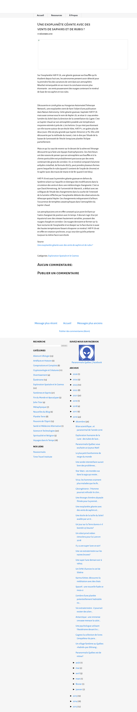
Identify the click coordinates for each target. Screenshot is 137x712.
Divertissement (40, 375)
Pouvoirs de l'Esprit (41, 421)
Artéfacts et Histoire (42, 361)
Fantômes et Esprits (42, 393)
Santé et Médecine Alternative (47, 426)
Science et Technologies (44, 431)
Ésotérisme (38, 380)
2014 (75, 701)
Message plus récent (46, 323)
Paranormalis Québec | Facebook (87, 362)
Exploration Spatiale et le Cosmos (63, 256)
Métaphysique (39, 407)
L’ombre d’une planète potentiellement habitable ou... (89, 599)
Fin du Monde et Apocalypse (46, 397)
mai (78, 668)
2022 (75, 390)
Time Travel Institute (42, 457)
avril (78, 673)
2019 (75, 401)
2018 (75, 406)
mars (78, 679)
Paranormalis (39, 452)
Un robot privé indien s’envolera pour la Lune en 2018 (88, 537)
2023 (75, 385)
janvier (79, 689)
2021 (75, 395)
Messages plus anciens (89, 323)
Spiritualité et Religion (43, 435)
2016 (75, 417)
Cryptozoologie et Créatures (46, 370)
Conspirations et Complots (45, 365)
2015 (75, 696)
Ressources (56, 15)
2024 (75, 379)
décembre (80, 421)
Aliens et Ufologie (41, 356)
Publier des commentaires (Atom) (74, 331)
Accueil (40, 15)
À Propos (73, 15)
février (79, 684)
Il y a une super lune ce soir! (88, 546)
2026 (75, 374)
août (78, 662)
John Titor (37, 402)
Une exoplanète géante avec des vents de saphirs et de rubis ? (65, 245)
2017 (75, 411)
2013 (75, 706)
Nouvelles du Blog (41, 412)
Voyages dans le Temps (43, 440)
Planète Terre (39, 416)
